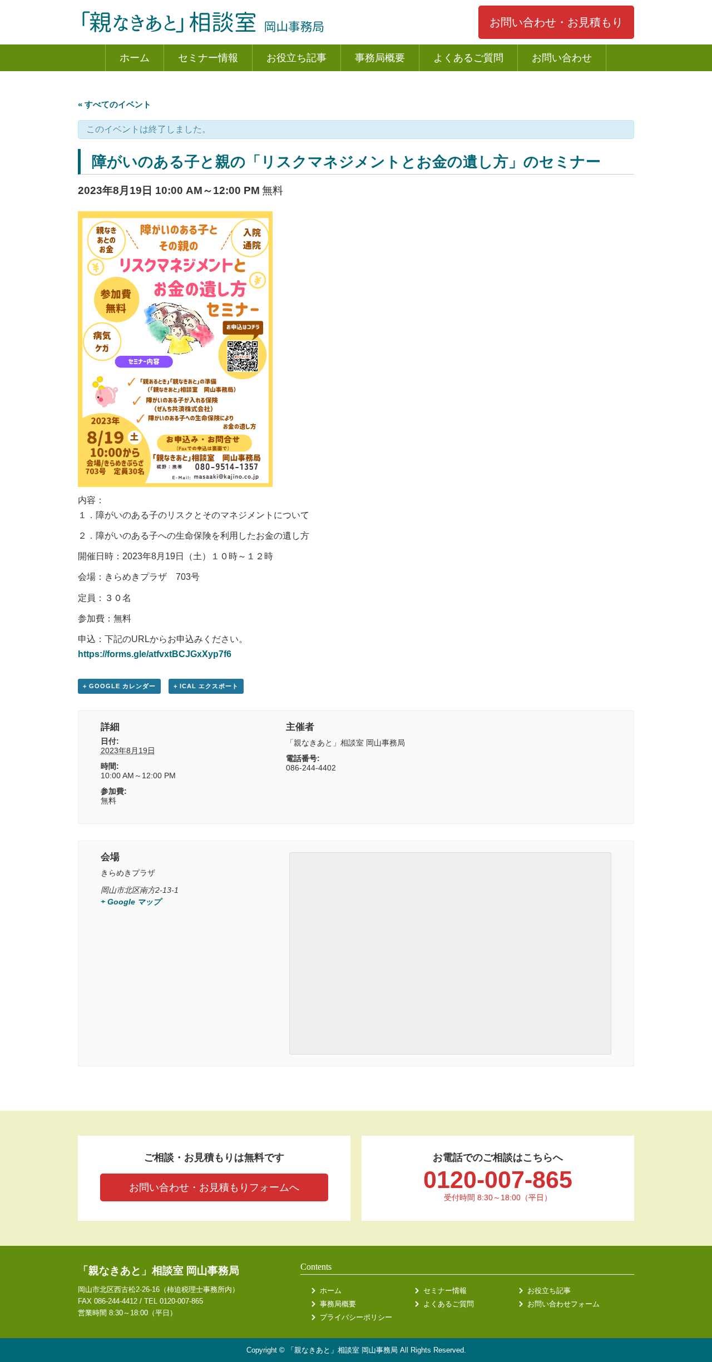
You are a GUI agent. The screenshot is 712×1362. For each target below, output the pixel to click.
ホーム (135, 57)
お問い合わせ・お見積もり (556, 22)
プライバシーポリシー (356, 1317)
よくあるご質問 (468, 57)
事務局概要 (380, 57)
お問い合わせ (562, 57)
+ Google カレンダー (119, 686)
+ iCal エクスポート (206, 686)
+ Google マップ (131, 901)
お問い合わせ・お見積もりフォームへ (214, 1187)
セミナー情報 (208, 57)
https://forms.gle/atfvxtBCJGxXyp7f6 (154, 654)
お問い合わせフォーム (563, 1304)
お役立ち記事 (296, 57)
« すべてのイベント (114, 104)
